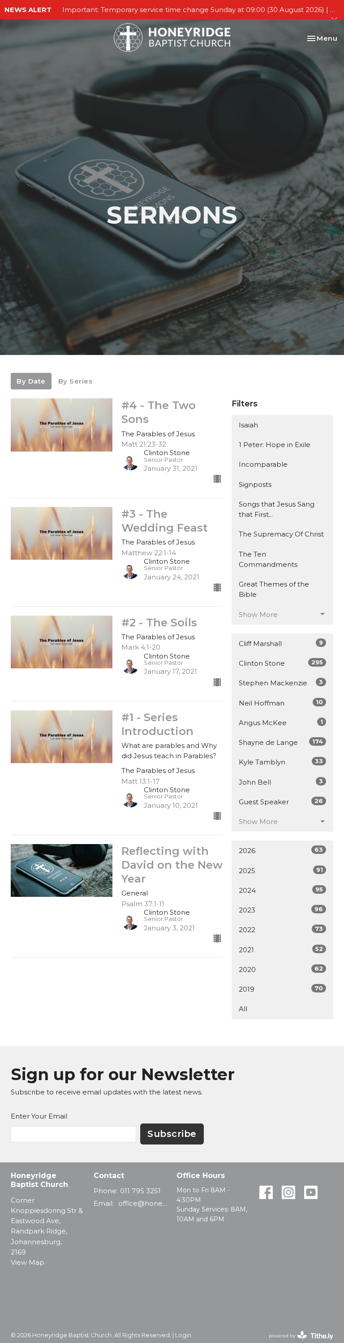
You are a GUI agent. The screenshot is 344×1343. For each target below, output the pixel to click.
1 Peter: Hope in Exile (274, 444)
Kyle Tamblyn (281, 761)
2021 (281, 949)
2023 (281, 909)
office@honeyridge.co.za (143, 1203)
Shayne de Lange (281, 742)
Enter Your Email (39, 1116)
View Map (27, 1262)
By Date (31, 381)
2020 (281, 969)
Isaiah (248, 425)
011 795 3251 (140, 1191)
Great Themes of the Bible (274, 589)
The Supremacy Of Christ (281, 534)
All (243, 1009)
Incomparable (263, 464)
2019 (281, 988)
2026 (281, 850)
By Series (75, 381)
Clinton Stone (281, 663)
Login (183, 1335)
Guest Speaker (281, 801)
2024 (281, 890)
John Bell (281, 781)
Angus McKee (281, 722)
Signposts (255, 484)
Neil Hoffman (281, 702)
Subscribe (172, 1133)
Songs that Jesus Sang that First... (276, 509)
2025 (281, 870)
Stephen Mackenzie (281, 682)
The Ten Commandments (268, 559)
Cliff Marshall (281, 643)
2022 (281, 929)
